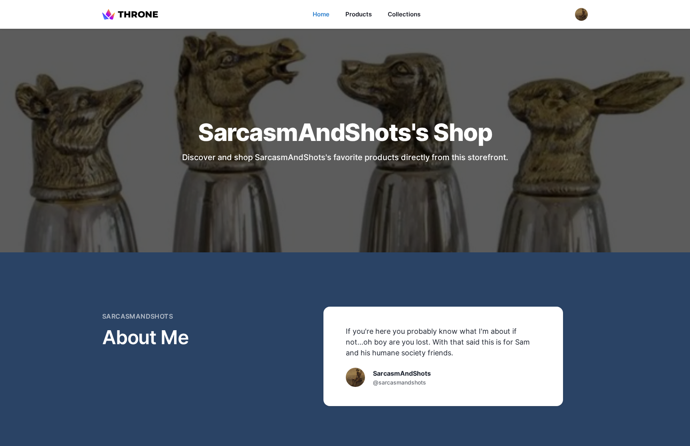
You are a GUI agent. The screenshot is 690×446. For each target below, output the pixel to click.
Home (321, 14)
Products (358, 14)
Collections (404, 14)
